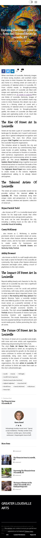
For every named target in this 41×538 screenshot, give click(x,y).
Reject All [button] (33, 534)
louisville (5, 374)
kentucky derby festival (19, 386)
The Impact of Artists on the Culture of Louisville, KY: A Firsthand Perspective (22, 485)
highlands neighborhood (8, 383)
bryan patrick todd (22, 383)
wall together (21, 374)
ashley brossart (31, 386)
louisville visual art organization (10, 377)
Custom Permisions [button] (19, 534)
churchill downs (7, 386)
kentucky (13, 374)
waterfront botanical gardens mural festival (12, 380)
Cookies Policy (28, 531)
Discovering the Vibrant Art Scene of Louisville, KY (24, 472)
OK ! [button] (7, 534)
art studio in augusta (24, 95)
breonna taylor (6, 389)
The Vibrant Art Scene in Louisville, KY (24, 459)
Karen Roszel (13, 41)
